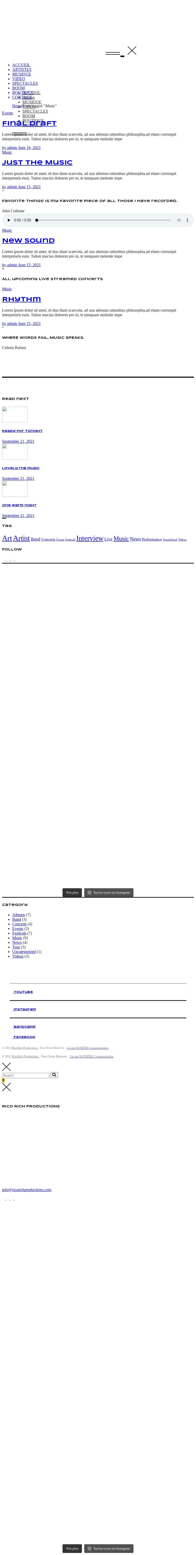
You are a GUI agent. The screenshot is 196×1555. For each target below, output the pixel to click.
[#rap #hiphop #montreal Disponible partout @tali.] (146, 860)
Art (7, 538)
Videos (182, 539)
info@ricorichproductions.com (26, 1190)
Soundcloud (170, 539)
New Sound (28, 241)
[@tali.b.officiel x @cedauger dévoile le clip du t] (146, 752)
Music (7, 152)
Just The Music (37, 163)
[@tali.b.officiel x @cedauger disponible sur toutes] (50, 752)
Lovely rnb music (21, 468)
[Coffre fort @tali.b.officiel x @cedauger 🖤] (146, 698)
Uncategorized (24, 951)
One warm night (19, 505)
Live (108, 539)
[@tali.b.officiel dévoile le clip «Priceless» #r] (146, 591)
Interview (89, 538)
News (135, 539)
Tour (16, 947)
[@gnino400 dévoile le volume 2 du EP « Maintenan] (146, 645)
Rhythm (21, 300)
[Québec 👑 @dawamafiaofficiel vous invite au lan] (50, 860)
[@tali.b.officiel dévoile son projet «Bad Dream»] (50, 698)
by (9, 147)
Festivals (70, 539)
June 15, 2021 (29, 187)
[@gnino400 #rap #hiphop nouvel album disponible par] (50, 806)
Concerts (48, 539)
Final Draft (29, 124)
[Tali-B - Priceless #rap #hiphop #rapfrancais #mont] (50, 591)
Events (7, 113)
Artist (21, 538)
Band (35, 539)
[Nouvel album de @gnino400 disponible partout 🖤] (146, 806)
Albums (18, 915)
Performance (152, 539)
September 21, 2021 (18, 441)
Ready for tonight (22, 431)
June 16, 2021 (29, 147)
